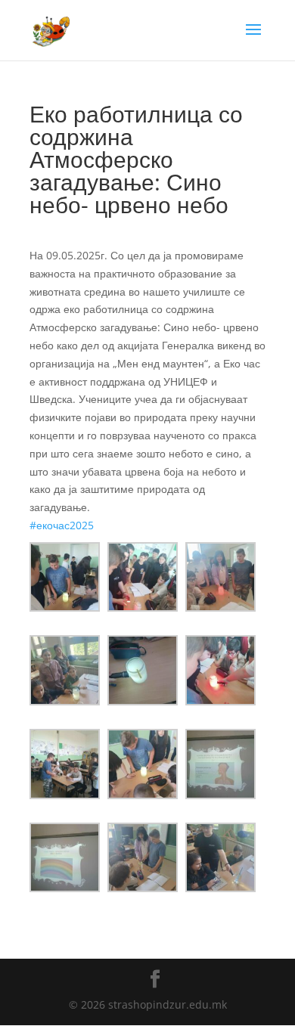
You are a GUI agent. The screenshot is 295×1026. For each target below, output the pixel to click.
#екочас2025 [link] (62, 525)
